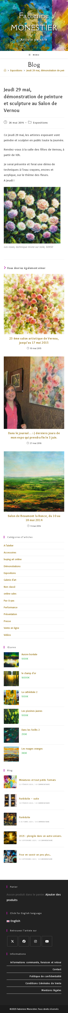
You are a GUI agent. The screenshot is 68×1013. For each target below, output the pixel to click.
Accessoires (10, 552)
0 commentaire (43, 784)
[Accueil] (5, 70)
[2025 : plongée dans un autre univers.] (10, 837)
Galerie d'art (10, 579)
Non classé (9, 586)
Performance (10, 607)
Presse (7, 621)
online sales (10, 593)
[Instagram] (35, 941)
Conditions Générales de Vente (43, 983)
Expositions (40, 122)
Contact (57, 969)
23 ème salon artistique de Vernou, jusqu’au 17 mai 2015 (34, 340)
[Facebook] (24, 941)
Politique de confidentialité (45, 976)
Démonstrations (12, 566)
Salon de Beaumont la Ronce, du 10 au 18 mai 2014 (34, 518)
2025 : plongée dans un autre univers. (40, 835)
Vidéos (7, 634)
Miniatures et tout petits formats (37, 779)
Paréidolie (24, 817)
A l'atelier (8, 545)
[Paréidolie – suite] (10, 800)
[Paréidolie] (10, 819)
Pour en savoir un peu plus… (35, 854)
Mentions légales (51, 990)
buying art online (13, 559)
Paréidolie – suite (29, 798)
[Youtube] (47, 941)
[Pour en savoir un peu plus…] (10, 856)
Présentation (10, 614)
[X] (12, 941)
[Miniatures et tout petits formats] (10, 781)
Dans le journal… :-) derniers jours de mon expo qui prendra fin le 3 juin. (34, 435)
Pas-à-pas (9, 600)
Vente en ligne (11, 627)
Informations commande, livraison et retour (35, 962)
